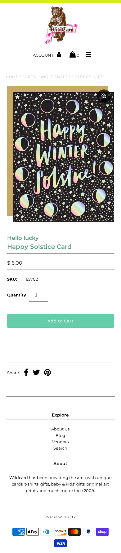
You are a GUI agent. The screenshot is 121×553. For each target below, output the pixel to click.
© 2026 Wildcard (59, 517)
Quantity (16, 294)
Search (60, 448)
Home (12, 77)
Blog (60, 435)
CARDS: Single (37, 77)
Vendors (60, 441)
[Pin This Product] (47, 373)
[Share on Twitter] (36, 373)
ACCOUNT (43, 55)
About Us (60, 428)
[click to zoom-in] (104, 96)
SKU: (12, 279)
